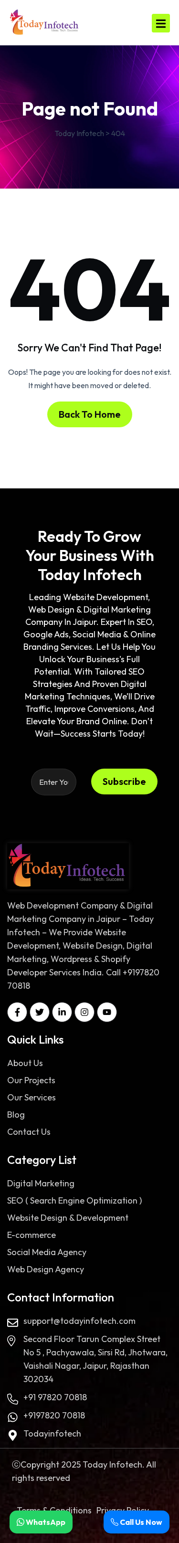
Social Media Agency (46, 1252)
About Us (25, 1062)
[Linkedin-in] (62, 1012)
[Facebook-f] (17, 1012)
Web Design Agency (45, 1269)
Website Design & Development (67, 1217)
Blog (16, 1114)
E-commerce (31, 1234)
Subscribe (124, 781)
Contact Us (29, 1131)
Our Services (31, 1097)
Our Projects (31, 1080)
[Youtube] (107, 1012)
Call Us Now (140, 1522)
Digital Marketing (40, 1183)
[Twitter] (40, 1012)
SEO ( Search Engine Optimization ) (74, 1200)
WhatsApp (44, 1522)
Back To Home (90, 414)
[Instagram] (84, 1012)
